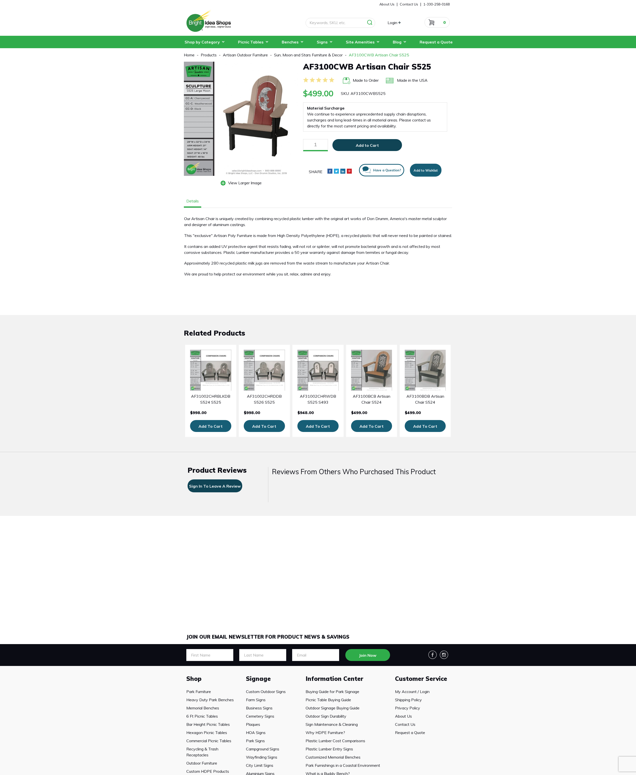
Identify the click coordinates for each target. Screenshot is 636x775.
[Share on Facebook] (329, 171)
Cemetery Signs (260, 716)
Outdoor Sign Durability (326, 716)
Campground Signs (262, 748)
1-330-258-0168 (436, 4)
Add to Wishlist (426, 170)
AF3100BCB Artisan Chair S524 (371, 399)
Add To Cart (211, 426)
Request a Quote (436, 41)
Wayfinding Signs (261, 757)
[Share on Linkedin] (342, 171)
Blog (397, 41)
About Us (403, 716)
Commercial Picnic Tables (208, 740)
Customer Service (421, 678)
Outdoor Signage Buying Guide (332, 707)
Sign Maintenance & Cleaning (332, 724)
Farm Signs (256, 699)
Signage (258, 678)
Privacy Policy (407, 707)
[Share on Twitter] (336, 171)
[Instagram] (444, 655)
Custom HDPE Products (207, 771)
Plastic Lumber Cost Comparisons (335, 740)
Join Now (367, 655)
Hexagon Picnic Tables (206, 732)
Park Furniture (198, 691)
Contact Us (405, 724)
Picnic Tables (251, 41)
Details (192, 200)
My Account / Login (412, 691)
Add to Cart (367, 145)
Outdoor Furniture (201, 763)
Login (392, 23)
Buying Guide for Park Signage (332, 691)
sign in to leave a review (215, 486)
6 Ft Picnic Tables (202, 716)
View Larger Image (245, 182)
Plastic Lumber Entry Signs (329, 748)
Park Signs (255, 740)
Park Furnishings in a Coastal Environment (343, 765)
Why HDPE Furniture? (325, 732)
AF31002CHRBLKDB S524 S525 (210, 399)
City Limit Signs (259, 765)
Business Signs (259, 707)
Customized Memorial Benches (333, 757)
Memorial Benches (202, 707)
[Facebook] (432, 655)
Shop (193, 678)
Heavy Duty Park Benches (210, 699)
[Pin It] (349, 171)
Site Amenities (360, 41)
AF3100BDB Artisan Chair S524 (425, 399)
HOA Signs (256, 732)
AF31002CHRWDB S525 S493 (318, 399)
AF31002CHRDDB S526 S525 (264, 399)
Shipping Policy (408, 699)
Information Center (334, 678)
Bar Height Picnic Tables (208, 724)
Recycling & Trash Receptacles (202, 751)
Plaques (253, 724)
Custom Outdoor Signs (266, 691)
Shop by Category (202, 41)
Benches (290, 41)
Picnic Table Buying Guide (328, 699)
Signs (322, 41)
